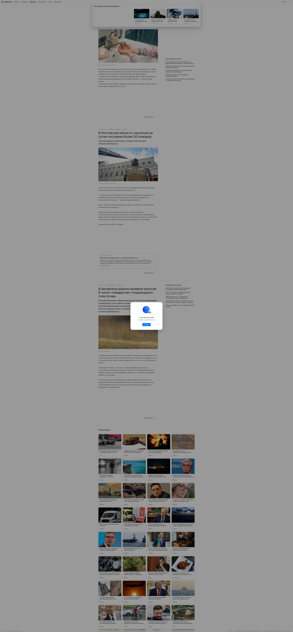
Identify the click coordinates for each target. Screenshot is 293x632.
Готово (146, 324)
